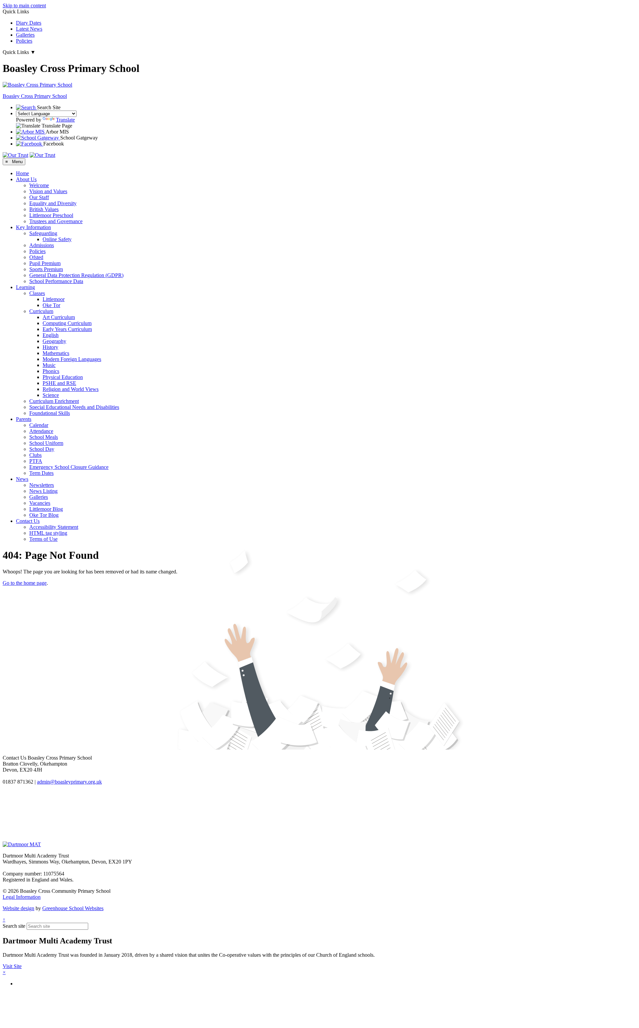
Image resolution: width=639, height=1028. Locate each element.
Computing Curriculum (67, 323)
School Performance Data (56, 281)
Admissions (41, 245)
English (51, 335)
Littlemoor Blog (46, 509)
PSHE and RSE (59, 383)
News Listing (43, 491)
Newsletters (41, 485)
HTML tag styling (48, 533)
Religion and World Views (71, 389)
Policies (24, 41)
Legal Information (22, 897)
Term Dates (41, 473)
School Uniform (46, 443)
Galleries (25, 35)
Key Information (33, 227)
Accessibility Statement (53, 527)
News (22, 479)
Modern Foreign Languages (72, 359)
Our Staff (39, 197)
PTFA (35, 461)
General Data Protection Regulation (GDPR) (76, 275)
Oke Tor (51, 305)
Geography (54, 341)
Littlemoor (54, 299)
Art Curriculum (59, 317)
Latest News (29, 29)
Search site (14, 926)
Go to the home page (25, 583)
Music (49, 365)
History (50, 347)
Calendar (38, 425)
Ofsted (36, 257)
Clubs (35, 455)
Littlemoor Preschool (51, 215)
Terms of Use (43, 539)
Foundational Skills (49, 413)
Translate (65, 120)
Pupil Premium (45, 263)
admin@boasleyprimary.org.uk (69, 782)
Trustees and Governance (56, 221)
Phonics (51, 371)
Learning (25, 287)
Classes (37, 293)
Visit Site (12, 966)
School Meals (43, 437)
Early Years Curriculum (67, 329)
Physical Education (63, 377)
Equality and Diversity (53, 203)
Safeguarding (43, 233)
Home (22, 173)
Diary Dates (28, 23)
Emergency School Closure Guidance (68, 467)
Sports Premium (46, 269)
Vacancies (39, 503)
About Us (26, 179)
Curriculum (41, 311)
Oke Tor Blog (44, 515)
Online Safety (57, 239)
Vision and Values (48, 191)
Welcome (39, 185)
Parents (23, 419)
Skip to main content (24, 5)
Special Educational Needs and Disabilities (74, 407)
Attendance (41, 431)
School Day (41, 449)
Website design (18, 908)
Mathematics (56, 353)
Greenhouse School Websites (73, 908)
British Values (44, 209)
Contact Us (28, 521)
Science (51, 395)
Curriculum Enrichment (54, 401)
